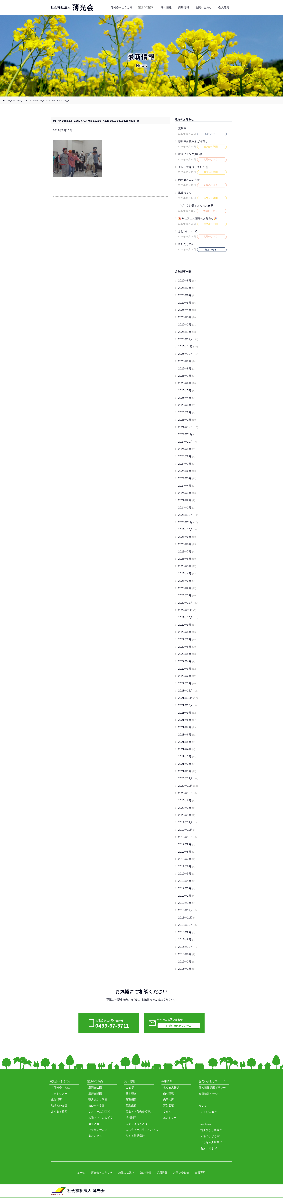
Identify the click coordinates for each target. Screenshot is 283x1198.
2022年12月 (188, 602)
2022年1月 (187, 683)
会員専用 (223, 7)
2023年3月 (186, 580)
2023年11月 (188, 522)
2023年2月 (187, 588)
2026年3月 (187, 317)
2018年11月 (187, 917)
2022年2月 (187, 676)
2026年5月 (187, 302)
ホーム (81, 1172)
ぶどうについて (187, 231)
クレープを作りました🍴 (193, 167)
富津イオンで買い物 (190, 154)
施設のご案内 (145, 7)
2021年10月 (187, 705)
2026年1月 (187, 332)
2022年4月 (186, 661)
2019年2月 (186, 895)
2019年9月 (186, 844)
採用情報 (183, 7)
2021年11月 (188, 698)
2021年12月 (188, 690)
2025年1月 (187, 419)
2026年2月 (187, 324)
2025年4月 (186, 397)
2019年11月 (187, 829)
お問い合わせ (204, 7)
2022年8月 (187, 632)
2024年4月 (186, 485)
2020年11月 (188, 785)
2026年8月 (187, 280)
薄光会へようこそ (121, 7)
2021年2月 (186, 763)
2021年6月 (187, 734)
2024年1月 (186, 507)
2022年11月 (187, 610)
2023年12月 (188, 515)
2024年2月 (186, 500)
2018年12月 (187, 910)
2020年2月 (186, 807)
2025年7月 (186, 375)
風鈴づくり (185, 192)
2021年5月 (186, 742)
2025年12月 (188, 339)
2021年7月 (187, 727)
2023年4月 (187, 573)
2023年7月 (186, 551)
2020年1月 (186, 815)
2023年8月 (187, 544)
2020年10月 (187, 793)
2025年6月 (187, 383)
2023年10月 (187, 529)
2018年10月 (187, 925)
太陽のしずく (208, 1136)
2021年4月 (186, 749)
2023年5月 (187, 566)
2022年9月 (187, 624)
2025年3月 (186, 405)
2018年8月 (186, 939)
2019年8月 (186, 851)
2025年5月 (186, 390)
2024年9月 (186, 449)
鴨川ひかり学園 (210, 1130)
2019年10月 (187, 837)
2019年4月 (186, 881)
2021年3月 (187, 756)
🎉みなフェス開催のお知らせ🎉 (197, 218)
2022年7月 (187, 639)
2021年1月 (187, 771)
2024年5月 (187, 478)
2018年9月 (186, 932)
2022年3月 (187, 668)
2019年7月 (186, 859)
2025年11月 (188, 346)
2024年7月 (186, 463)
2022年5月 (187, 654)
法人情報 (166, 7)
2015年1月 (186, 968)
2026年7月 (187, 288)
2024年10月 (187, 441)
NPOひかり (207, 1112)
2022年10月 (188, 617)
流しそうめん (186, 244)
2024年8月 (186, 456)
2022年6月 (187, 646)
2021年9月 (187, 712)
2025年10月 (188, 353)
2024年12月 (188, 427)
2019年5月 (186, 873)
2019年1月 (186, 902)
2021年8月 (187, 719)
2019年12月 (187, 822)
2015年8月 (186, 954)
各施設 (146, 999)
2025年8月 (186, 368)
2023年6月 (187, 558)
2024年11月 (188, 434)
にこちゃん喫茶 (210, 1142)
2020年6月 (186, 800)
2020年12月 (188, 778)
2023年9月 (187, 536)
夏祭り (182, 128)
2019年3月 (186, 888)
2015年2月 (186, 961)
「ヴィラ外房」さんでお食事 (195, 205)
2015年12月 (187, 946)
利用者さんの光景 (189, 179)
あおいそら (207, 1148)
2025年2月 (186, 412)
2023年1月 (187, 595)
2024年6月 (187, 471)
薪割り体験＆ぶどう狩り (193, 141)
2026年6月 (187, 295)
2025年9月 (187, 361)
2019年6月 (186, 866)
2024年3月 (187, 493)
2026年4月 (187, 309)
